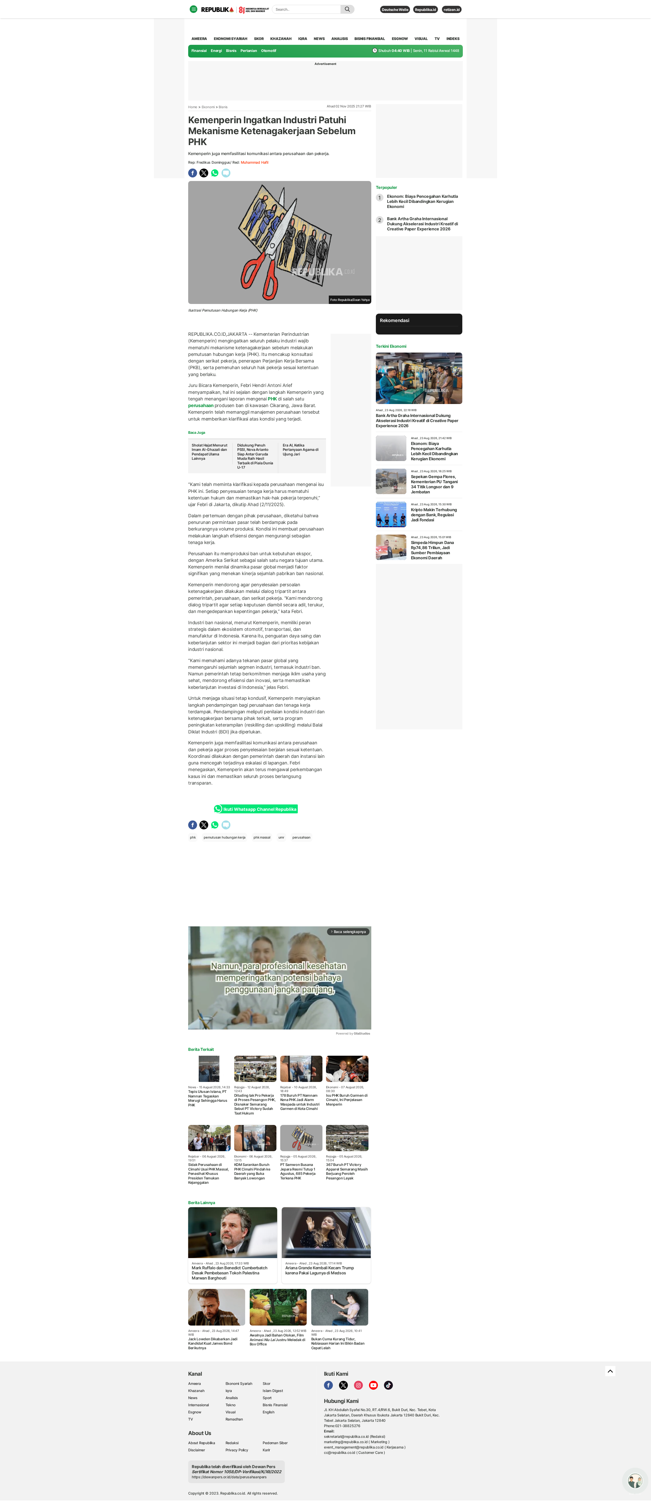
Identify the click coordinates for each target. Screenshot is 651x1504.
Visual (230, 1412)
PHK (272, 398)
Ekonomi (208, 107)
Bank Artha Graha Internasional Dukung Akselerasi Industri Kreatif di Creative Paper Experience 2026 (422, 223)
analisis (339, 38)
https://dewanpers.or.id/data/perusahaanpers (229, 1477)
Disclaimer (196, 1450)
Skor (266, 1383)
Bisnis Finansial (369, 38)
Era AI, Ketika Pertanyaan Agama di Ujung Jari (301, 449)
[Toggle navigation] (193, 9)
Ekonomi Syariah (230, 38)
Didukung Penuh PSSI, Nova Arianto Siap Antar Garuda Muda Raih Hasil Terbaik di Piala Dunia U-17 (255, 456)
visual (421, 38)
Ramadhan (234, 1419)
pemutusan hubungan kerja (224, 837)
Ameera (194, 1383)
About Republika (201, 1443)
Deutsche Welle (395, 9)
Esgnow (194, 1412)
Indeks (453, 38)
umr (281, 837)
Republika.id (425, 9)
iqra (302, 38)
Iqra (229, 1390)
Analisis (232, 1398)
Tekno (230, 1405)
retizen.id (452, 9)
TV (437, 38)
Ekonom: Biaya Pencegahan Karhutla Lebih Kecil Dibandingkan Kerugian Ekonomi (422, 201)
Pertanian (249, 50)
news (319, 38)
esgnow (400, 38)
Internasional (198, 1405)
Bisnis (231, 50)
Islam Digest (273, 1390)
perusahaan (201, 405)
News (193, 1398)
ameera (199, 38)
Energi (216, 50)
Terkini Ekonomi (391, 346)
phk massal (262, 837)
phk (193, 837)
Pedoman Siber (275, 1443)
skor (258, 38)
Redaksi (232, 1443)
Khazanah (196, 1390)
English (268, 1412)
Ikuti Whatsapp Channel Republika (260, 809)
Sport (267, 1398)
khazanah (280, 38)
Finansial (199, 50)
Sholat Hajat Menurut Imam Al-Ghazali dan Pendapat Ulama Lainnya (209, 452)
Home (192, 107)
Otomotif (268, 50)
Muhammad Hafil (254, 162)
